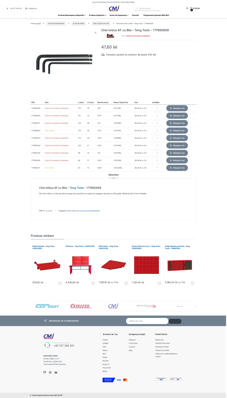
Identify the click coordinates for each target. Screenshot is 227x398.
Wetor (105, 371)
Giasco (105, 350)
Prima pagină (36, 23)
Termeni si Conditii (162, 350)
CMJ (104, 347)
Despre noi (159, 340)
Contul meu (133, 343)
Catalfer (106, 343)
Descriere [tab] (114, 175)
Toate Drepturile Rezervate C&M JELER (47, 395)
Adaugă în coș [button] (125, 283)
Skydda (105, 361)
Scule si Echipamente (56, 23)
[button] (95, 32)
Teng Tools (77, 187)
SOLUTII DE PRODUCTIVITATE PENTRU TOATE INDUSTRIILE (113, 2)
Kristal (105, 357)
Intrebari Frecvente (162, 343)
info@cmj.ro (32, 8)
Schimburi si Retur (162, 347)
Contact (132, 347)
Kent (104, 354)
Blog (130, 350)
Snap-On (106, 364)
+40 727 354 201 (16, 8)
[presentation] (195, 306)
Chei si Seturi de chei (101, 23)
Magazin (132, 340)
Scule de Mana (78, 23)
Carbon (105, 340)
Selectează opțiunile (58, 283)
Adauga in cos (179, 108)
